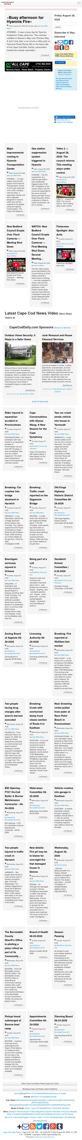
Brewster (38, 1100)
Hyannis (30, 1100)
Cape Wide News (15, 175)
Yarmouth (66, 1104)
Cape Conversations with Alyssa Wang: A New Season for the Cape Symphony (38, 425)
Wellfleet (57, 1104)
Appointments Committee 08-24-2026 (38, 1020)
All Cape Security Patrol (64, 78)
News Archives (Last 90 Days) (60, 1114)
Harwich (44, 1102)
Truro (50, 1104)
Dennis (62, 1100)
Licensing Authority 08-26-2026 (37, 637)
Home (17, 1093)
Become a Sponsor (13, 1117)
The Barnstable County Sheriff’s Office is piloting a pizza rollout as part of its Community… (14, 944)
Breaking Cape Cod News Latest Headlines (40, 1089)
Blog (23, 1093)
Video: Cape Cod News (34, 1108)
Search (58, 27)
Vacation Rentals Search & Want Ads (24, 1111)
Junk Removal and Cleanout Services (62, 81)
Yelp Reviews (63, 1108)
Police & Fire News (34, 1093)
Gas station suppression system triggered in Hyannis (39, 156)
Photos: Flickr (51, 1108)
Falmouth (36, 1102)
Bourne (47, 1100)
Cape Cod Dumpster (63, 84)
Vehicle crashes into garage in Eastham (63, 792)
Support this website (64, 122)
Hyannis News (39, 265)
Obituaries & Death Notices (36, 1114)
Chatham (54, 1100)
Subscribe (61, 62)
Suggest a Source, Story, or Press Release (39, 1117)
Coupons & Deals (58, 1093)
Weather (46, 1093)
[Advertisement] (28, 91)
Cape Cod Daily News (12, 1132)
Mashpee (14, 1104)
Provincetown (32, 1104)
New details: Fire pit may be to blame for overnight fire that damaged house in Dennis (38, 860)
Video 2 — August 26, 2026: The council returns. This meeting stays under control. (65, 160)
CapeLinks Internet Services (44, 1137)
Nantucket (52, 1096)
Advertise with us (63, 119)
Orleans (22, 1104)
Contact (43, 1120)
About (36, 1120)
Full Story (44, 55)
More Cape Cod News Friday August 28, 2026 (40, 1083)
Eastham (70, 1100)
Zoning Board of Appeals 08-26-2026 (13, 637)
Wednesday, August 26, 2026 (61, 851)
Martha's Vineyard (39, 1096)
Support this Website (66, 1117)
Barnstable (21, 1100)
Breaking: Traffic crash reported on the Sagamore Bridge (39, 495)
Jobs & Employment (16, 1114)
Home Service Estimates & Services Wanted (58, 1111)
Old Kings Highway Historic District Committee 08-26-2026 (63, 495)
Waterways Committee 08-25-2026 (38, 792)
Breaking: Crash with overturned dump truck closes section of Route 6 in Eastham (38, 715)
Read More (29, 390)
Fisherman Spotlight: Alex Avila (65, 230)
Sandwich (43, 1104)
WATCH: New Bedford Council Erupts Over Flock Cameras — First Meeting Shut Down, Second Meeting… (40, 242)
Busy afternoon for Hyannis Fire (25, 19)
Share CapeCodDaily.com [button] (65, 117)
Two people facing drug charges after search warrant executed (14, 711)
